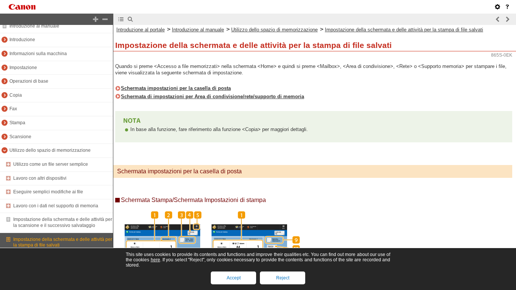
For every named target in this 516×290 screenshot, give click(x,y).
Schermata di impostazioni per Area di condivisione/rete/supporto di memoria (212, 96)
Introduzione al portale (140, 29)
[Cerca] (130, 19)
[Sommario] (121, 19)
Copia (15, 95)
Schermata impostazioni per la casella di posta (176, 88)
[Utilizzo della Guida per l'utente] (507, 7)
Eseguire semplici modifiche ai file (48, 191)
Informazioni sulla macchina (38, 53)
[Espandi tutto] (95, 19)
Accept (234, 278)
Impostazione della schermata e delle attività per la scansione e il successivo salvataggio (62, 222)
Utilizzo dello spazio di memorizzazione (50, 150)
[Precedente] (498, 19)
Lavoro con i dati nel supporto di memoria (55, 205)
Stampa (17, 122)
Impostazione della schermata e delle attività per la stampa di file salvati (404, 29)
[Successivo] (507, 19)
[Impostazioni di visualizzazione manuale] (497, 7)
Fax (13, 108)
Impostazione (23, 67)
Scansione (20, 136)
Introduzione (22, 39)
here (155, 259)
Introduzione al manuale (34, 26)
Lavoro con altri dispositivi (39, 178)
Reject (282, 278)
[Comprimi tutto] (105, 19)
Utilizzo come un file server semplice (50, 164)
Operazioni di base (28, 81)
